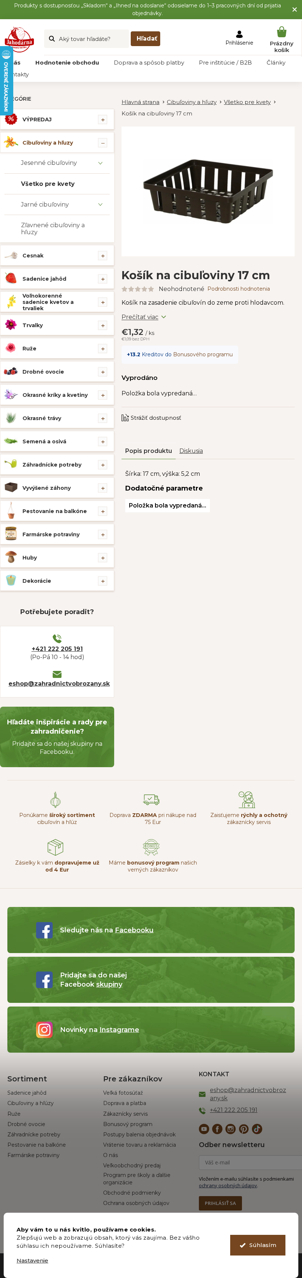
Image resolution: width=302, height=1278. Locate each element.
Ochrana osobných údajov (136, 1203)
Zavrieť (171, 410)
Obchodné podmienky (132, 1192)
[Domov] (144, 102)
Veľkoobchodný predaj (132, 1165)
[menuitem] (67, 63)
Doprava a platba (124, 1103)
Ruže (29, 348)
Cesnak (32, 255)
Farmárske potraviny (51, 534)
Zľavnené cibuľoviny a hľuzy (53, 229)
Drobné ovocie (43, 371)
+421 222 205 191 (57, 648)
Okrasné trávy (41, 418)
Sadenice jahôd (44, 279)
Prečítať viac (140, 317)
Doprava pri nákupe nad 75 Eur (152, 818)
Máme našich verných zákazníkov (153, 866)
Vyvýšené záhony (46, 488)
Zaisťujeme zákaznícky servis (248, 818)
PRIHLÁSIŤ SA (220, 1203)
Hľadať (147, 38)
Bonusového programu (203, 354)
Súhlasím (262, 1244)
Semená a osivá (44, 441)
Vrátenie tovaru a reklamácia (139, 1145)
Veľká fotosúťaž (123, 1093)
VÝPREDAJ (37, 119)
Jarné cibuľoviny (45, 204)
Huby (29, 557)
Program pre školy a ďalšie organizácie (137, 1178)
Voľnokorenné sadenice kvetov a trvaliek (48, 302)
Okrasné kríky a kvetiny (55, 395)
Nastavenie (32, 1260)
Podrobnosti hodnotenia (238, 288)
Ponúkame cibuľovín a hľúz (57, 818)
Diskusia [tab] (191, 450)
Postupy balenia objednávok (139, 1134)
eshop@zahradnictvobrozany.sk (57, 683)
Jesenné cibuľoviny (49, 162)
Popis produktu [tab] (148, 450)
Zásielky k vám (57, 866)
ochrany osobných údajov (228, 1185)
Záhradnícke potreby (51, 464)
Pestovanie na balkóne (54, 511)
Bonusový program (127, 1124)
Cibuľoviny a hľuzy (47, 142)
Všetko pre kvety (48, 183)
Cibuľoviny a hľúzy (30, 1103)
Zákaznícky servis (125, 1114)
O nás (110, 1155)
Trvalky (32, 325)
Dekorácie (36, 581)
